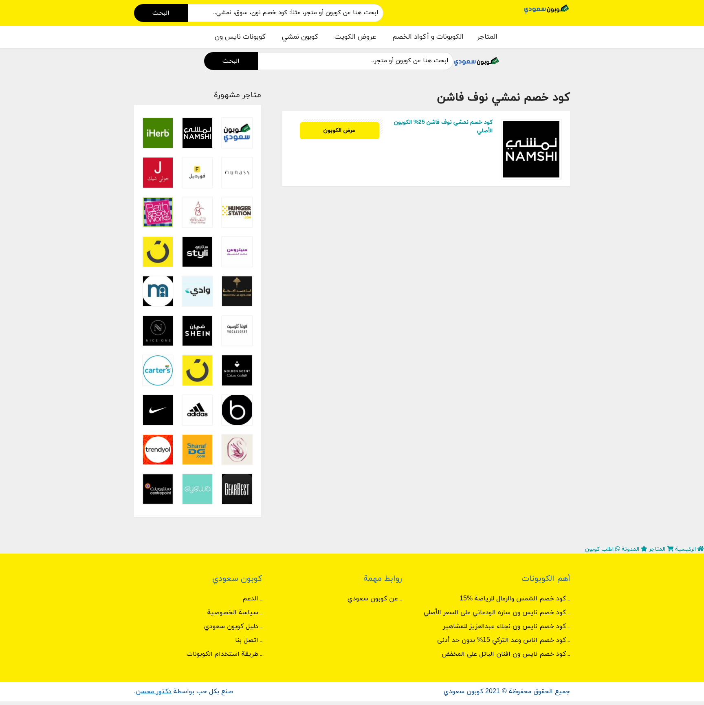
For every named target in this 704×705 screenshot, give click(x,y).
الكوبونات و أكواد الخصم (428, 37)
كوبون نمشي (300, 37)
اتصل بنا (246, 640)
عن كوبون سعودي (373, 598)
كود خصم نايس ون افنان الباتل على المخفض (504, 654)
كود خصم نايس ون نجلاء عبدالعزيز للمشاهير (504, 626)
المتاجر (487, 37)
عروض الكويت (355, 37)
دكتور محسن (154, 691)
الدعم (250, 598)
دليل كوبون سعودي (231, 626)
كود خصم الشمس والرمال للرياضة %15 (513, 598)
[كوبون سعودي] (547, 8)
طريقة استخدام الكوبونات (222, 654)
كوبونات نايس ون (240, 37)
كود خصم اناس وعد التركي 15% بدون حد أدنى (501, 640)
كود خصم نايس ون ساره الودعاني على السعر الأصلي (495, 612)
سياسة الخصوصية (232, 612)
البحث (160, 13)
